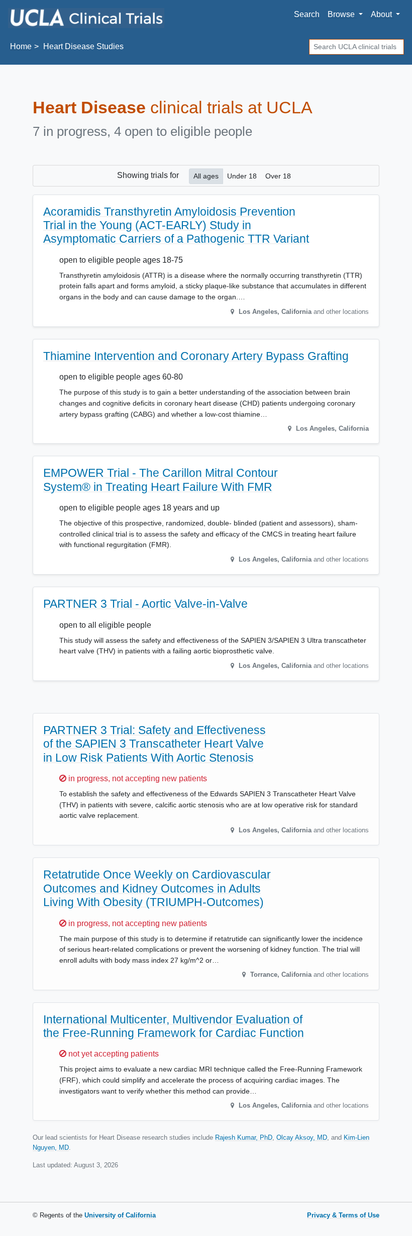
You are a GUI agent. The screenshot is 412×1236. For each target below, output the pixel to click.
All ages (206, 176)
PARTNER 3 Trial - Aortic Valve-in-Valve (145, 603)
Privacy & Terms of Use (343, 1215)
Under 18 (242, 176)
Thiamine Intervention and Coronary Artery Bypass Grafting (196, 356)
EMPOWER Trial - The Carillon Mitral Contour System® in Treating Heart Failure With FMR (160, 479)
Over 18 (278, 176)
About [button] (382, 14)
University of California (120, 1215)
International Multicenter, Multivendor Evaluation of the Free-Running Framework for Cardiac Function (173, 1026)
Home (21, 46)
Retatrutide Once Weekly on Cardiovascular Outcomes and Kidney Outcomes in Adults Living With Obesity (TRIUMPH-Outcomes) (157, 888)
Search (307, 14)
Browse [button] (342, 14)
